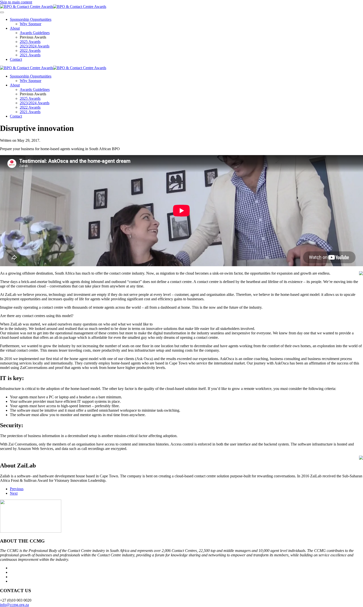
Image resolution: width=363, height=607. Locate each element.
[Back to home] (53, 6)
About (15, 28)
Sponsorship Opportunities (30, 19)
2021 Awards (30, 55)
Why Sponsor (30, 24)
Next (14, 493)
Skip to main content (16, 2)
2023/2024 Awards (34, 46)
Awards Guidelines (35, 33)
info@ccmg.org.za (14, 605)
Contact (16, 59)
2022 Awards (30, 50)
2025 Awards (30, 42)
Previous (16, 489)
